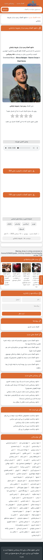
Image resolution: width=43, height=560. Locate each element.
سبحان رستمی (8, 487)
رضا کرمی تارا (11, 491)
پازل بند (25, 446)
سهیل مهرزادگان (22, 487)
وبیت (21, 557)
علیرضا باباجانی (14, 47)
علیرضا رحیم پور (34, 481)
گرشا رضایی (35, 535)
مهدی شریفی (24, 515)
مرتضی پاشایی (23, 522)
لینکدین (26, 224)
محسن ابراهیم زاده (22, 525)
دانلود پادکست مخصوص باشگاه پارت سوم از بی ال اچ (22, 416)
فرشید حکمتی (21, 474)
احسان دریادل (9, 460)
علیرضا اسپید (17, 477)
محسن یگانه (9, 528)
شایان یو (24, 484)
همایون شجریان (22, 505)
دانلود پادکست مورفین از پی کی (29, 429)
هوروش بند (9, 505)
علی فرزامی (28, 477)
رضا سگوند (35, 494)
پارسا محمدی (15, 446)
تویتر (33, 224)
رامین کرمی (13, 494)
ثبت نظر (21, 314)
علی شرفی (10, 481)
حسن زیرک (35, 501)
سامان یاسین (35, 491)
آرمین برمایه (24, 467)
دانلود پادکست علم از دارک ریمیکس (27, 422)
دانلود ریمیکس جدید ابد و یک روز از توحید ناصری (22, 382)
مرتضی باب (35, 522)
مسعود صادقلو (9, 518)
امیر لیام (23, 457)
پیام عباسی (35, 446)
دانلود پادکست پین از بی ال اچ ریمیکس (26, 426)
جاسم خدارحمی (11, 443)
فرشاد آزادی (9, 474)
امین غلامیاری (14, 453)
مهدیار (28, 511)
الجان (18, 460)
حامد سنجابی (13, 501)
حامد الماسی (24, 501)
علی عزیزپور (21, 481)
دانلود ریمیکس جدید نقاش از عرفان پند (26, 402)
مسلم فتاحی (35, 518)
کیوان (17, 470)
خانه (39, 18)
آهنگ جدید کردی (33, 327)
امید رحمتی (35, 460)
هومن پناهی (35, 508)
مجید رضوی (35, 532)
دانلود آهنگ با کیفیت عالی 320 (20, 171)
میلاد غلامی (12, 508)
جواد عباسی (35, 443)
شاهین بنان (14, 484)
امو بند (26, 460)
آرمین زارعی (13, 467)
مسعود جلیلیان (23, 518)
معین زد (13, 515)
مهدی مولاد (35, 515)
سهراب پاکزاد (35, 487)
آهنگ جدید (20, 4)
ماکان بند (13, 532)
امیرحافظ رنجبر (34, 457)
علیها (37, 477)
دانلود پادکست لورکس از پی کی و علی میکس (24, 419)
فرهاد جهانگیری (34, 474)
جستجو (5, 9)
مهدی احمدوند (17, 511)
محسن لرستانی (21, 528)
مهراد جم (36, 511)
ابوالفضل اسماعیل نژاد (23, 463)
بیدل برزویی (35, 450)
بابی (12, 450)
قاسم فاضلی (8, 470)
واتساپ (17, 224)
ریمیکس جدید (9, 4)
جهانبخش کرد (23, 443)
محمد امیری (35, 525)
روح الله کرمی (23, 491)
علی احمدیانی (35, 484)
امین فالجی (26, 453)
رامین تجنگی (25, 494)
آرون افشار (35, 467)
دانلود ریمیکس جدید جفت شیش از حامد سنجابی (23, 392)
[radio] (31, 116)
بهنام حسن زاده (22, 450)
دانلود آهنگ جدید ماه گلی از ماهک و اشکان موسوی (22, 354)
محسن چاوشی (34, 528)
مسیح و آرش (34, 470)
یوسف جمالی (35, 505)
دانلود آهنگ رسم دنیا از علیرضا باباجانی (23, 28)
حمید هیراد (15, 498)
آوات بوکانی (9, 463)
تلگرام (10, 224)
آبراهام (25, 470)
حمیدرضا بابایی (27, 498)
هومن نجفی (23, 508)
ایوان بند (36, 453)
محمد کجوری (11, 522)
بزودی (26, 234)
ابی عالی (36, 463)
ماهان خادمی (24, 532)
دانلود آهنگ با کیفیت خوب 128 (20, 195)
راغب (37, 498)
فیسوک (21, 229)
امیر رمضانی (13, 457)
